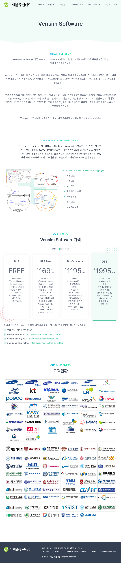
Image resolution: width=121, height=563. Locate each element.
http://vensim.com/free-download (47, 343)
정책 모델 (71, 202)
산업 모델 (71, 181)
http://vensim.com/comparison (43, 338)
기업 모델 (71, 176)
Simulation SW (94, 5)
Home (41, 5)
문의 (115, 5)
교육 (106, 5)
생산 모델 (71, 186)
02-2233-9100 (52, 551)
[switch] (60, 249)
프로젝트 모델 (72, 207)
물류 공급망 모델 (74, 191)
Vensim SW (76, 5)
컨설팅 (62, 5)
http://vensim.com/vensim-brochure (43, 334)
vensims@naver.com (107, 551)
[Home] (17, 4)
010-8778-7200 (24, 330)
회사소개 (51, 5)
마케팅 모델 (72, 196)
